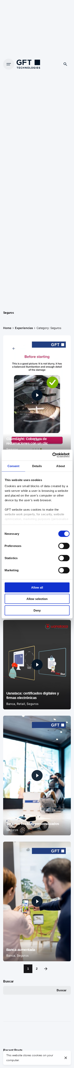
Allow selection (37, 599)
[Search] (65, 64)
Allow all (37, 587)
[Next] (46, 968)
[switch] (63, 546)
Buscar (8, 981)
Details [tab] (37, 465)
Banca (10, 704)
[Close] (66, 1058)
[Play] (37, 395)
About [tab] (60, 465)
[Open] (11, 342)
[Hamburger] (8, 64)
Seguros (12, 449)
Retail (21, 704)
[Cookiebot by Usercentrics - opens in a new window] (52, 455)
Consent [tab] (13, 465)
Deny (37, 610)
